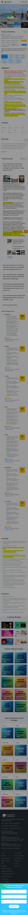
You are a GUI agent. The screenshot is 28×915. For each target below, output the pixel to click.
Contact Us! (14, 906)
